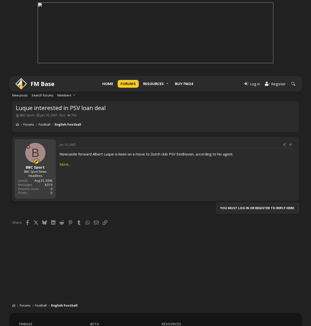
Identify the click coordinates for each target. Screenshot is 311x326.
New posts (20, 95)
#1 (291, 145)
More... (65, 164)
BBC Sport (27, 115)
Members (64, 95)
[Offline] (28, 147)
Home (107, 83)
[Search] (293, 83)
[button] (167, 83)
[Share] (284, 145)
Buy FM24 (184, 83)
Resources (153, 83)
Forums (128, 83)
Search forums (42, 95)
